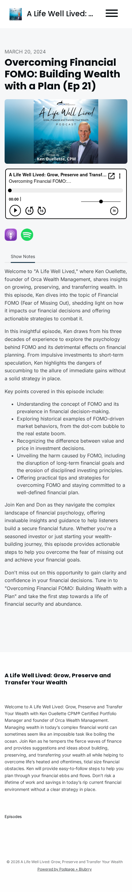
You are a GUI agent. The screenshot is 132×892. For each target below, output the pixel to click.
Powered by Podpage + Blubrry (64, 869)
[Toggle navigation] (111, 14)
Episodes (13, 816)
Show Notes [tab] (23, 256)
